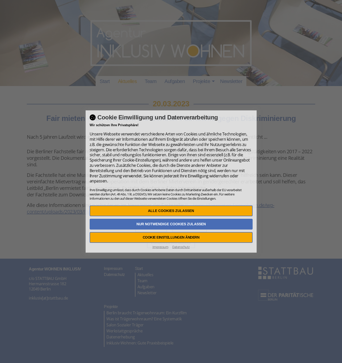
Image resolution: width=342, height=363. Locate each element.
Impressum (160, 247)
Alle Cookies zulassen (171, 211)
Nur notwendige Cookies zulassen (171, 224)
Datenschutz (181, 247)
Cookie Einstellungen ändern (171, 237)
